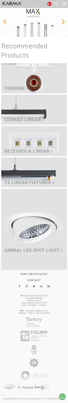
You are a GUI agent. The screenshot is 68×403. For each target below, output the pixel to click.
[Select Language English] (49, 4)
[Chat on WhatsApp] (62, 399)
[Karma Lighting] (20, 3)
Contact (34, 280)
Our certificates (34, 274)
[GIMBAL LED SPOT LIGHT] (34, 267)
